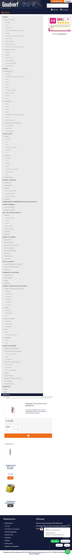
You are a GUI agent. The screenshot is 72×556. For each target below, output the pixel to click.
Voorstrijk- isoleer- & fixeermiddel (12, 123)
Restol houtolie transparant (11, 169)
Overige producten (9, 383)
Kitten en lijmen (9, 364)
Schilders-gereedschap (9, 345)
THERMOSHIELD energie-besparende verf (15, 76)
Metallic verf (7, 253)
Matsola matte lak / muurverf (11, 245)
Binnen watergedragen (10, 63)
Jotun (6, 142)
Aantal (8, 426)
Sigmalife (7, 150)
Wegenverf (7, 269)
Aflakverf (7, 33)
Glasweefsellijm (8, 277)
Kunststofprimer (8, 185)
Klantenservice (9, 535)
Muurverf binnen (8, 71)
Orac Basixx (8, 299)
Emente (7, 223)
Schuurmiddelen (8, 381)
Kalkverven (7, 215)
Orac (6, 315)
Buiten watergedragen (10, 44)
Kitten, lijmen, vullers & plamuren (12, 362)
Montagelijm (7, 337)
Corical (7, 220)
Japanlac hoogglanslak (10, 250)
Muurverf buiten (8, 101)
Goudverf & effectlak (9, 207)
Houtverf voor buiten (9, 19)
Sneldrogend (8, 27)
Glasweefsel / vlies (9, 275)
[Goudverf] (21, 4)
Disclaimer (8, 537)
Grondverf (7, 22)
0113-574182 (52, 552)
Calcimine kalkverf (8, 242)
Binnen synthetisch (9, 60)
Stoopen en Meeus (9, 218)
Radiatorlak (7, 199)
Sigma (7, 79)
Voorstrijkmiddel (9, 125)
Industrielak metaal (9, 193)
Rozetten (6, 307)
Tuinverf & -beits (7, 133)
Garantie (7, 540)
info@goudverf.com (42, 552)
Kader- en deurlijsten (9, 318)
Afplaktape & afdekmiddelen (11, 348)
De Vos (7, 98)
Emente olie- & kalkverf (9, 237)
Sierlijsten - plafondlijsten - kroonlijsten (14, 288)
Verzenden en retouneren (12, 529)
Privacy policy (9, 543)
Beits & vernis (8, 38)
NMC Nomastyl (8, 294)
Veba (5, 392)
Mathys (7, 112)
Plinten (5, 329)
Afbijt (6, 356)
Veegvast (7, 95)
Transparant (7, 155)
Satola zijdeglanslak (9, 248)
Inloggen (68, 1)
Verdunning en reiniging (11, 353)
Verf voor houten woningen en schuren (14, 36)
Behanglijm (7, 283)
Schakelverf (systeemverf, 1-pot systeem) (15, 46)
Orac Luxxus (8, 305)
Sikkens (7, 82)
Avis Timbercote (9, 171)
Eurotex (7, 117)
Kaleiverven (7, 231)
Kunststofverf (7, 182)
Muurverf (5, 68)
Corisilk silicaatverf (9, 229)
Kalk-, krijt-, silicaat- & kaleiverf (12, 212)
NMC (6, 332)
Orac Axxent (8, 302)
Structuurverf (6, 386)
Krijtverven (6, 234)
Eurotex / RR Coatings (10, 90)
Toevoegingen (8, 359)
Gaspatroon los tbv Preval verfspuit (11, 466)
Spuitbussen (6, 394)
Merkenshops (9, 523)
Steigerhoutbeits (9, 65)
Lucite (6, 84)
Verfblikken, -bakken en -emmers (12, 378)
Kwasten (6, 373)
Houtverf (5, 17)
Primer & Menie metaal (10, 190)
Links (41, 554)
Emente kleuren (8, 239)
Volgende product (46, 397)
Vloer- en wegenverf (8, 261)
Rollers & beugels (8, 375)
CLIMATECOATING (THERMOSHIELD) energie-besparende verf (20, 201)
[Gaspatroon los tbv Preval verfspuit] (10, 452)
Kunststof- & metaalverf (9, 180)
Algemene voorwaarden (12, 546)
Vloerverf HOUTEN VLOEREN (11, 267)
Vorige (7, 397)
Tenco (7, 152)
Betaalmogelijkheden (11, 532)
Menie (7, 25)
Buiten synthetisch (9, 41)
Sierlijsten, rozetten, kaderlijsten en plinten (15, 286)
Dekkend (6, 136)
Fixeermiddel (8, 128)
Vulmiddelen (8, 367)
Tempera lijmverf (8, 256)
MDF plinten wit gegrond (11, 334)
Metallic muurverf (9, 93)
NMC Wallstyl (8, 296)
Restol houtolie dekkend (11, 147)
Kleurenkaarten (9, 226)
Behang (6, 280)
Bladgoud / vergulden (9, 210)
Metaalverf (6, 188)
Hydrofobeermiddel (10, 120)
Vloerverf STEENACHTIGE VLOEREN (13, 264)
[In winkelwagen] (28, 435)
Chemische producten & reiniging (12, 351)
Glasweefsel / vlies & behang (11, 272)
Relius (6, 87)
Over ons (7, 526)
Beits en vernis (8, 57)
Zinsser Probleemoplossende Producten (15, 30)
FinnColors (8, 74)
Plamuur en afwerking (10, 370)
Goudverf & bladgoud (9, 204)
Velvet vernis (7, 258)
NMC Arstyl (7, 291)
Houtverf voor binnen (9, 49)
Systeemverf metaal (10, 196)
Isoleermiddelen (9, 131)
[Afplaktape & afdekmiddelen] (10, 488)
